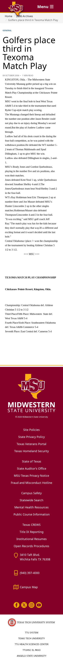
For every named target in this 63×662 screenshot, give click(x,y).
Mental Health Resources (31, 507)
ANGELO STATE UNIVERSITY (31, 655)
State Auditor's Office (31, 468)
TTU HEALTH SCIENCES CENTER (31, 644)
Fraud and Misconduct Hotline (31, 483)
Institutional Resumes (31, 539)
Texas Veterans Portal (31, 444)
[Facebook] (16, 605)
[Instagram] (31, 605)
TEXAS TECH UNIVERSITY (31, 638)
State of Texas (31, 461)
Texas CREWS (31, 525)
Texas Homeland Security (31, 451)
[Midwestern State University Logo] (31, 392)
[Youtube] (39, 605)
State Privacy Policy (31, 437)
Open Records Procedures (31, 546)
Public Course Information (32, 514)
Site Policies (31, 430)
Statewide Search (31, 500)
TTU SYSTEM (31, 632)
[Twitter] (24, 605)
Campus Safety (31, 493)
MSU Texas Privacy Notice (31, 476)
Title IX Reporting (31, 532)
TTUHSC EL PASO (32, 649)
